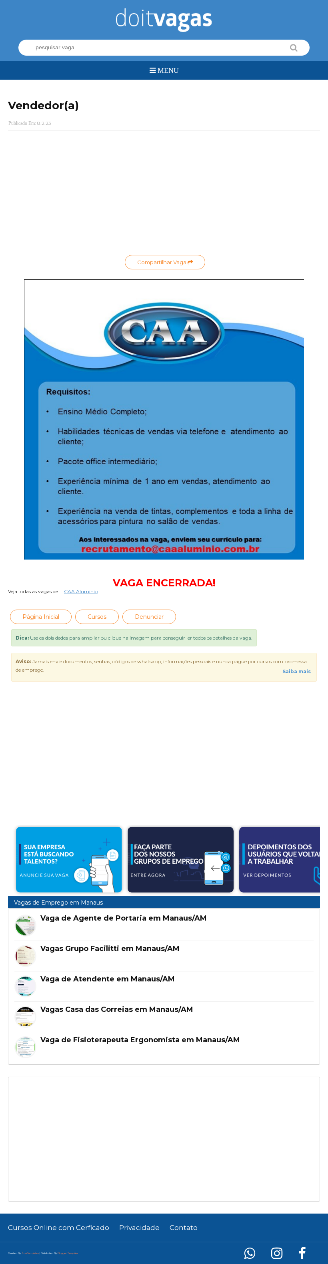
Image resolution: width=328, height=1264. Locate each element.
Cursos (97, 616)
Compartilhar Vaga (162, 262)
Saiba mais (296, 671)
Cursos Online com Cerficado (58, 1228)
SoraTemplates (30, 1253)
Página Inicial (40, 616)
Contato (184, 1228)
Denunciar (149, 616)
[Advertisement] (164, 195)
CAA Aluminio (81, 591)
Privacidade (139, 1228)
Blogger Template (68, 1253)
